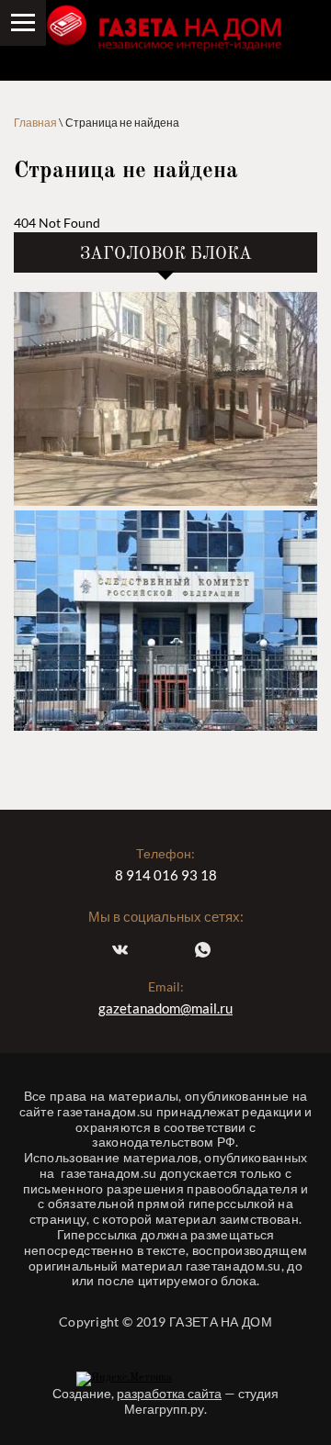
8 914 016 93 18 (166, 875)
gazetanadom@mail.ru (165, 1008)
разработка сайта (169, 1393)
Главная (35, 122)
